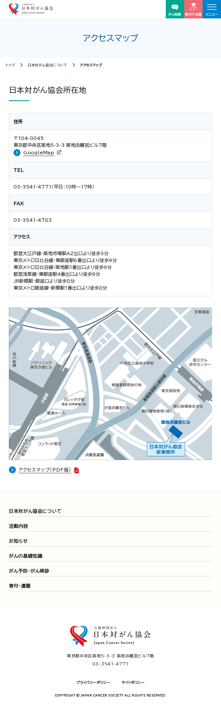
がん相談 (174, 14)
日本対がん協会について (47, 65)
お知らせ (18, 541)
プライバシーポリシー (93, 682)
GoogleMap (38, 152)
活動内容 (18, 526)
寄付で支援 (193, 14)
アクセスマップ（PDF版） (45, 469)
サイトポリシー (133, 682)
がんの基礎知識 (26, 556)
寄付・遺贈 (20, 586)
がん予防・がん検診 (29, 571)
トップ (10, 65)
